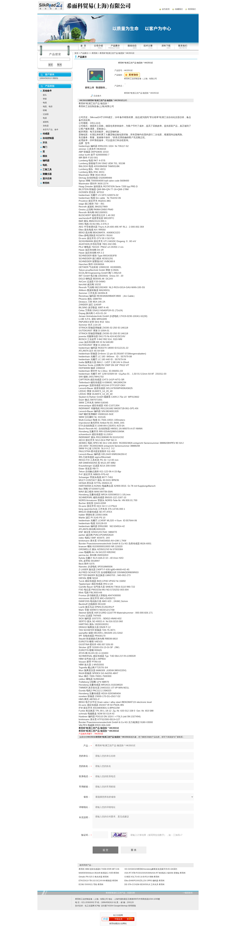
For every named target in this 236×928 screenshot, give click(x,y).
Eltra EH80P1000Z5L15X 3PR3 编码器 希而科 (144, 880)
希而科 (95, 53)
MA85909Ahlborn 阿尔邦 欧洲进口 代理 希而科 (99, 873)
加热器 (46, 126)
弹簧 (45, 99)
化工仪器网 (89, 906)
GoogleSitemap (121, 906)
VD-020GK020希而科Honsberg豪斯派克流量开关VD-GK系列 (150, 869)
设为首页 (166, 9)
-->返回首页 (188, 893)
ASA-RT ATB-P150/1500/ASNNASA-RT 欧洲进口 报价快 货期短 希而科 (155, 873)
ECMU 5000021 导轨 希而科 (91, 884)
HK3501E (99, 734)
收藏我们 (179, 9)
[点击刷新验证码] (119, 835)
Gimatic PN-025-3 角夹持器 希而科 (94, 877)
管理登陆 (132, 906)
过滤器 (46, 114)
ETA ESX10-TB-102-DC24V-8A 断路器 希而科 (98, 880)
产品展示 (84, 53)
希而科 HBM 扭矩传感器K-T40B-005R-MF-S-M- (99, 869)
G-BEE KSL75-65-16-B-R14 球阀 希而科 (141, 877)
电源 (45, 118)
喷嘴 (45, 110)
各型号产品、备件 (50, 129)
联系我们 (192, 9)
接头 (45, 95)
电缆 (45, 103)
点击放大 (97, 96)
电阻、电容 (47, 106)
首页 (76, 53)
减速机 (46, 122)
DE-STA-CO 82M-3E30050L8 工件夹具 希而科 (144, 884)
